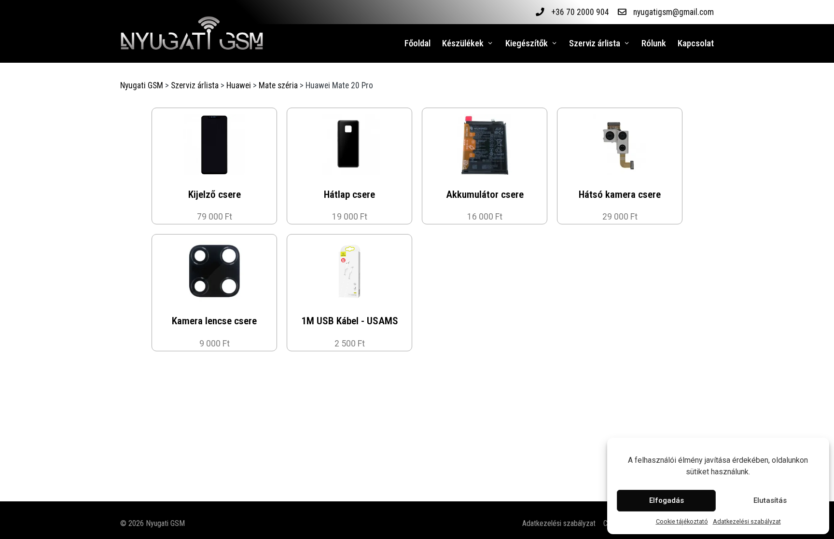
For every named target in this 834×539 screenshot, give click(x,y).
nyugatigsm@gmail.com (673, 12)
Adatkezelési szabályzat (747, 521)
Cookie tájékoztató (682, 521)
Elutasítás (770, 500)
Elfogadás (666, 500)
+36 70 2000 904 (580, 12)
